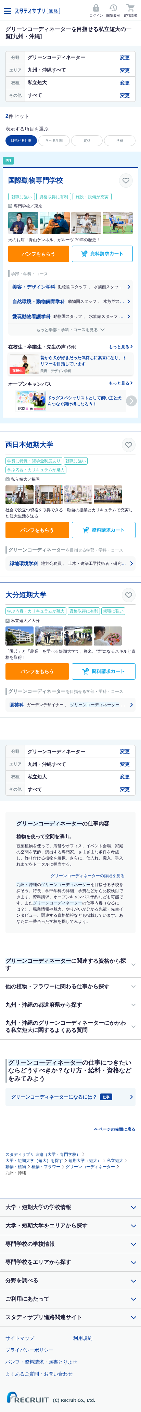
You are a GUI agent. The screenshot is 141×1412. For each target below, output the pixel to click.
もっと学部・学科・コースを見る (67, 329)
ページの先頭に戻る (117, 1129)
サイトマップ (19, 1338)
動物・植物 (15, 1166)
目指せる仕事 (21, 140)
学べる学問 (54, 140)
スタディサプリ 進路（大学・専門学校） (42, 1154)
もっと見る (119, 346)
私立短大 (115, 1160)
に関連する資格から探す (65, 964)
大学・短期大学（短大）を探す (34, 1160)
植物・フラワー (45, 1166)
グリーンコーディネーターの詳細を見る (88, 875)
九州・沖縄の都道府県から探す (43, 1005)
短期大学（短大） (84, 1160)
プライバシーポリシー (29, 1350)
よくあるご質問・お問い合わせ (39, 1374)
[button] (131, 400)
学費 (119, 140)
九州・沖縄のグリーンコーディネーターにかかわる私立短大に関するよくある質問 (65, 1026)
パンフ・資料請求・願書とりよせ (41, 1362)
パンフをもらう (38, 254)
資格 (87, 140)
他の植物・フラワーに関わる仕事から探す (57, 986)
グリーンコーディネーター (90, 1166)
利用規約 (82, 1338)
